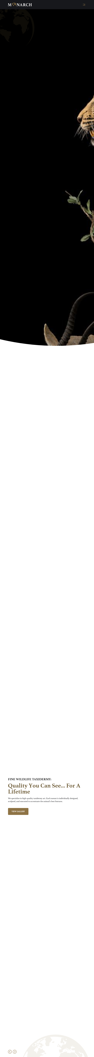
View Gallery (18, 811)
